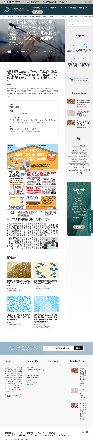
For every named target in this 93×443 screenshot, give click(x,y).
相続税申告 (36, 8)
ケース (45, 8)
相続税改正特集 (83, 159)
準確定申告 (83, 153)
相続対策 (54, 8)
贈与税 (86, 164)
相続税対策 (73, 159)
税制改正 (79, 164)
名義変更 (82, 145)
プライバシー (35, 435)
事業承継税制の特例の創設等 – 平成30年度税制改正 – (46, 282)
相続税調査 (83, 162)
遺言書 (79, 173)
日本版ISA (75, 153)
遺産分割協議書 (73, 170)
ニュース (63, 8)
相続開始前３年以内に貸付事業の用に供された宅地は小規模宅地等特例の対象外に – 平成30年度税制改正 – (45, 318)
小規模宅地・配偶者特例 (79, 151)
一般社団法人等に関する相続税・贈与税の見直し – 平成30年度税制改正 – (18, 317)
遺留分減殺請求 (84, 170)
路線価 (75, 167)
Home (4, 16)
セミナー (75, 145)
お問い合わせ (83, 8)
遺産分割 (81, 167)
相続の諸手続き (72, 156)
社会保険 (72, 164)
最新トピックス (48, 51)
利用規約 (22, 435)
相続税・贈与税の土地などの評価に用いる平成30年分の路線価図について (18, 283)
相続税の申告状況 (84, 156)
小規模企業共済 (78, 148)
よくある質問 (10, 435)
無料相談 (37, 12)
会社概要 (73, 8)
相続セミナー (11, 16)
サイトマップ (49, 435)
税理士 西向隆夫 (22, 51)
